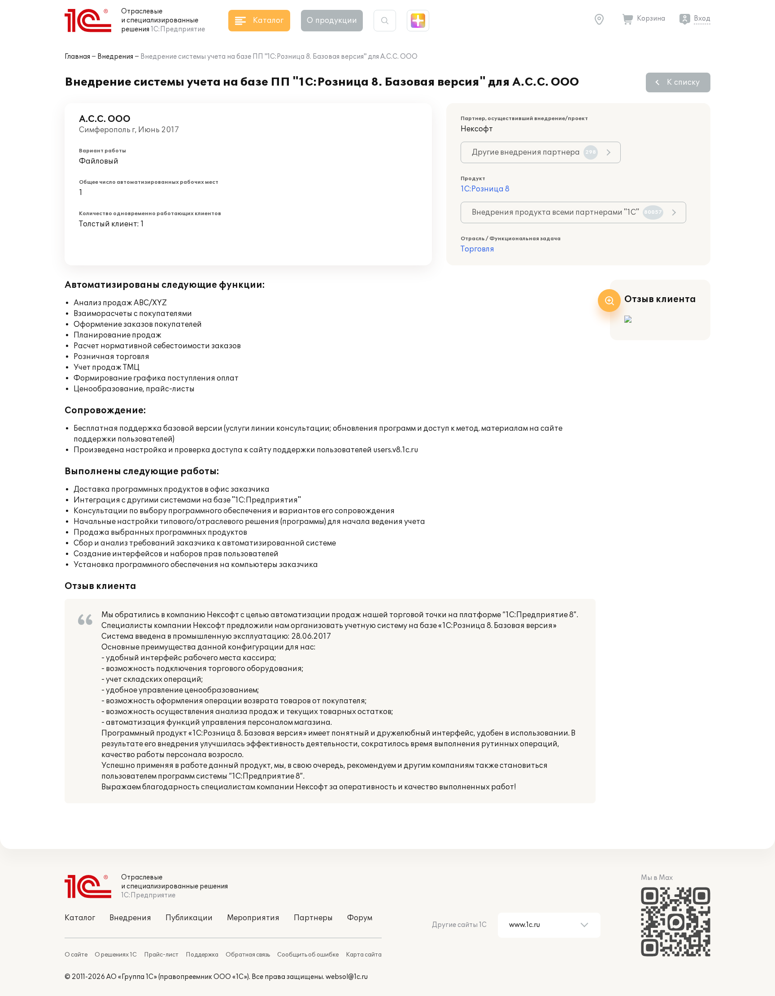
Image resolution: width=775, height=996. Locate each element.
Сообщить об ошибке (308, 954)
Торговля (477, 249)
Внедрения (115, 57)
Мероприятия (253, 918)
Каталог (80, 918)
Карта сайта (364, 954)
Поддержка (202, 954)
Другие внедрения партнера (534, 152)
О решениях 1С (116, 954)
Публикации (189, 918)
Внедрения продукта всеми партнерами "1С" (567, 212)
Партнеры (313, 918)
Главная (77, 57)
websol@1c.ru (347, 977)
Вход (702, 18)
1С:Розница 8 (485, 189)
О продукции (332, 20)
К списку (683, 82)
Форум (359, 918)
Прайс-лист (161, 954)
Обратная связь (248, 954)
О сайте (76, 954)
